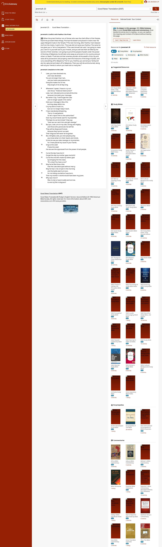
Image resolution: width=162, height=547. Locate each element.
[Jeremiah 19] (35, 106)
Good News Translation (49, 193)
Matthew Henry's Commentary (146, 515)
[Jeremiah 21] (105, 106)
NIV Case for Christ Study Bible (132, 179)
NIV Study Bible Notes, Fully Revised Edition (116, 89)
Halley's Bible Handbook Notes (116, 515)
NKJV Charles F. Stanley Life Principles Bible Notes (116, 287)
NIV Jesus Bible (145, 205)
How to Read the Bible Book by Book (132, 515)
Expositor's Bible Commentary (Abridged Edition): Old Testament (132, 90)
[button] (151, 2)
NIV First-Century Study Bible (116, 206)
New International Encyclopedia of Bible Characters (146, 427)
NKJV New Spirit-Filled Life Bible (131, 341)
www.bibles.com (46, 201)
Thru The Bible (145, 540)
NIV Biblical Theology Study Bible (116, 180)
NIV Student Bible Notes (131, 231)
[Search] (156, 9)
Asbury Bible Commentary (130, 462)
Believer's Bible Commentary (145, 462)
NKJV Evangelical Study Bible (116, 314)
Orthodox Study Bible (116, 393)
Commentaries (118, 440)
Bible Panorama (116, 486)
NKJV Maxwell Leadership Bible (116, 341)
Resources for (120, 47)
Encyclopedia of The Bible (131, 426)
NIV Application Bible (145, 151)
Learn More (137, 40)
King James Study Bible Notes (116, 151)
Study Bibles (118, 104)
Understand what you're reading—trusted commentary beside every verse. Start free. (88, 2)
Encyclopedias (118, 405)
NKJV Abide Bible (146, 258)
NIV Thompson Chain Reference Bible (116, 259)
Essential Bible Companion (130, 487)
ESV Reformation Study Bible (146, 126)
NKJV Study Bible (146, 340)
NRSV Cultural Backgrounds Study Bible (147, 366)
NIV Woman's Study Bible (130, 258)
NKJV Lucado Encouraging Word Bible (132, 314)
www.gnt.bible (61, 201)
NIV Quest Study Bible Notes (116, 231)
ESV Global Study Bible (131, 126)
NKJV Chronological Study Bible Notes (132, 285)
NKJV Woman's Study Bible (130, 366)
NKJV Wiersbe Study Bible (115, 366)
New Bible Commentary (115, 541)
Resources (114, 19)
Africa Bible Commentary (115, 462)
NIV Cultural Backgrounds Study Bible (147, 180)
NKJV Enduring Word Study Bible (146, 285)
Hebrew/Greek (125, 19)
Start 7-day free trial (121, 40)
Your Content (136, 19)
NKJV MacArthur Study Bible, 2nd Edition (146, 314)
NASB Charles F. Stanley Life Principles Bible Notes (131, 152)
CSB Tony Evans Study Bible (116, 126)
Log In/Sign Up (153, 2)
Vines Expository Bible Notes (131, 393)
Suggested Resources (121, 67)
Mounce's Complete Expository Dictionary (144, 90)
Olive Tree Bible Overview (131, 541)
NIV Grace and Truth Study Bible (131, 206)
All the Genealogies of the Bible (117, 426)
